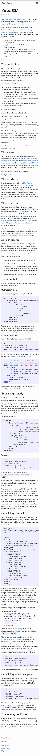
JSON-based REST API (30, 163)
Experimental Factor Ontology (11, 639)
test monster (26, 721)
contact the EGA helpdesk (25, 221)
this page (19, 629)
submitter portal (29, 158)
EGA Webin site (28, 183)
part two (5, 724)
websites (17, 158)
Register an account (8, 221)
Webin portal (14, 710)
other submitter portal (8, 161)
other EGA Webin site (26, 185)
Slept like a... (7, 3)
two (9, 158)
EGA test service (16, 356)
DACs (23, 233)
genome (29, 648)
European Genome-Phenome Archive (18, 31)
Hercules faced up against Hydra (16, 19)
